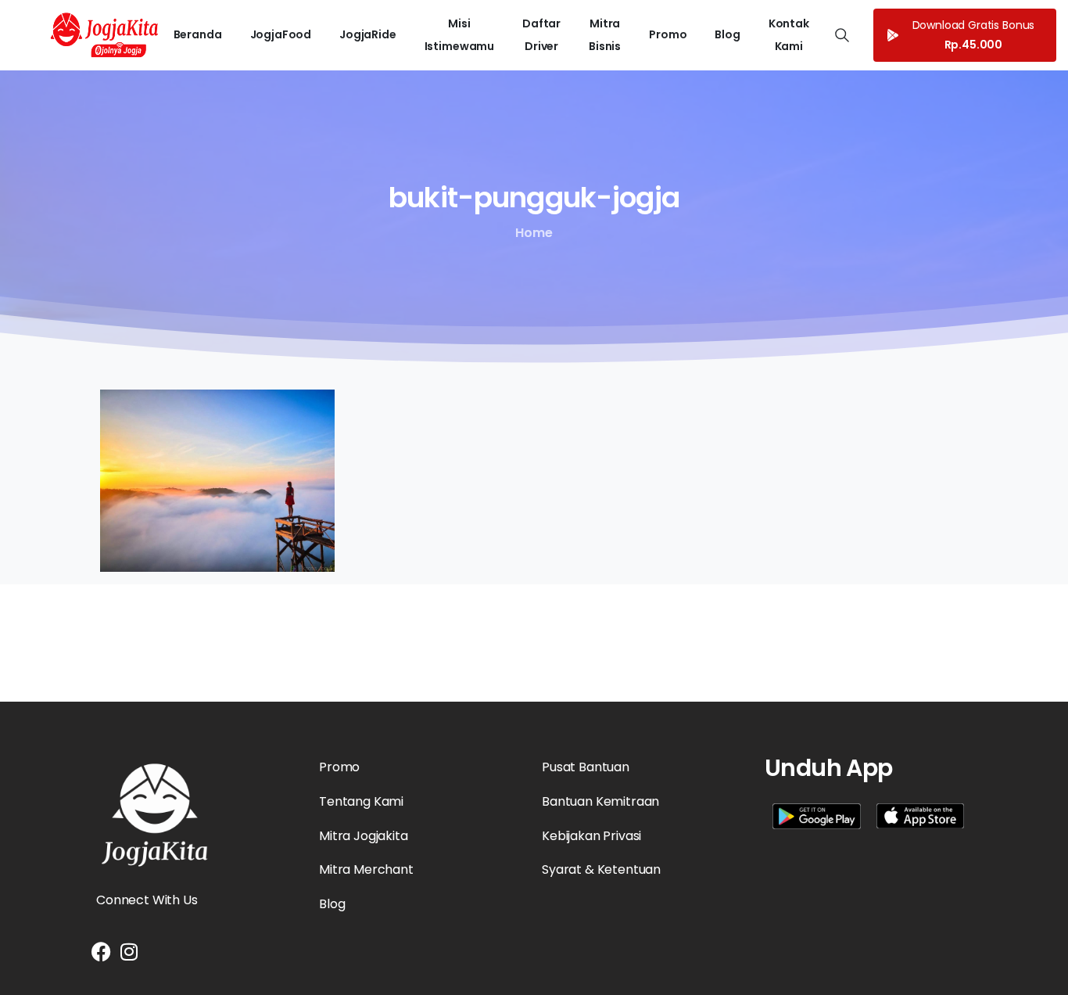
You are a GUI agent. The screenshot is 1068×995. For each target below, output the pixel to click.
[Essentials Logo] (154, 815)
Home (533, 233)
